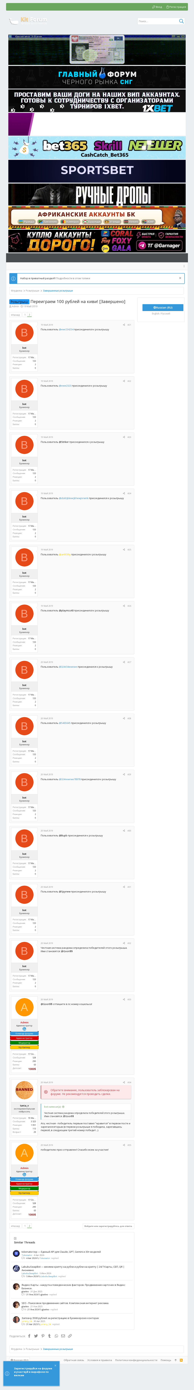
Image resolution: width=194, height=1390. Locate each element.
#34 (129, 1082)
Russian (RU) (20, 1360)
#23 (129, 437)
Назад (16, 314)
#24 (129, 493)
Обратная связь (74, 1360)
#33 (129, 999)
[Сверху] (175, 1360)
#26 (129, 605)
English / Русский (161, 313)
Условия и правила (99, 1360)
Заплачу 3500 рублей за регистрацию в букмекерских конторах (60, 1318)
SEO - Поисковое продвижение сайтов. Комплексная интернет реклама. (65, 1303)
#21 (129, 324)
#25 (129, 549)
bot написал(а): (52, 1106)
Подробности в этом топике (73, 278)
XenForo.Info (34, 1376)
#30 (129, 830)
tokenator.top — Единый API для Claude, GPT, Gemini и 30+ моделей (61, 1251)
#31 (129, 886)
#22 (129, 381)
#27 (129, 662)
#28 (129, 718)
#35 (129, 1145)
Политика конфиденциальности (136, 1360)
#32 (129, 943)
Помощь (166, 1360)
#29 (129, 774)
